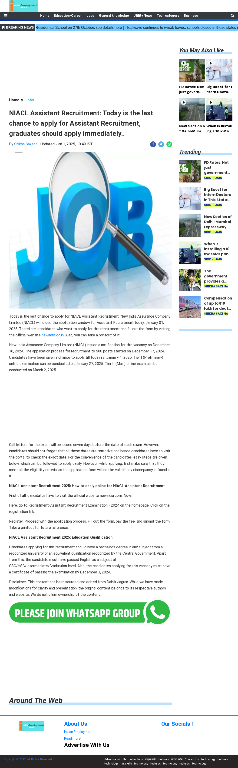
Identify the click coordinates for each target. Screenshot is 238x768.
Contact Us (192, 759)
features (164, 759)
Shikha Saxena (25, 144)
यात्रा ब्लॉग (150, 759)
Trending (190, 152)
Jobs (90, 15)
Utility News (142, 15)
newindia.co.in (53, 335)
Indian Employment (78, 732)
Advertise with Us (115, 759)
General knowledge (114, 15)
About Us (75, 724)
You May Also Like (201, 50)
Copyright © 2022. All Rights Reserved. (28, 759)
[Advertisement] (90, 64)
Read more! (72, 738)
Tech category (168, 15)
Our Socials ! (177, 724)
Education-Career (68, 15)
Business (191, 15)
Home (44, 15)
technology (136, 759)
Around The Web (36, 700)
